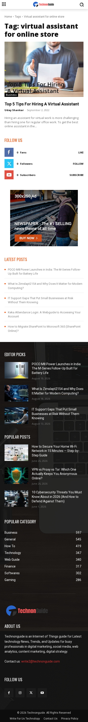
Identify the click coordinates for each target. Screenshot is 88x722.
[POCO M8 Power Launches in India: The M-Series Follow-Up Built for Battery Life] (16, 370)
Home (8, 16)
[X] (31, 692)
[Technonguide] (44, 4)
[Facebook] (9, 692)
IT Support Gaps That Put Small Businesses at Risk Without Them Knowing (55, 414)
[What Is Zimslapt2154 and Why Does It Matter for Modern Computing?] (16, 393)
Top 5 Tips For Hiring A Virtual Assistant (42, 104)
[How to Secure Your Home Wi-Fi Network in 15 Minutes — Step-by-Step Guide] (16, 452)
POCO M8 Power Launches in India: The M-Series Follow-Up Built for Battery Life (56, 368)
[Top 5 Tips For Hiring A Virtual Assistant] (44, 69)
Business (11, 94)
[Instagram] (20, 692)
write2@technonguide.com (40, 661)
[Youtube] (42, 692)
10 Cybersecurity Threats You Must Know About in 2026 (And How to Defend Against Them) (57, 496)
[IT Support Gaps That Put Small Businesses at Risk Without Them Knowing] (16, 415)
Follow (78, 163)
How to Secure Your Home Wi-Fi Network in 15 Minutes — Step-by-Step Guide (56, 451)
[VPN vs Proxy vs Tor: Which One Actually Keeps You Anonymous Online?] (16, 475)
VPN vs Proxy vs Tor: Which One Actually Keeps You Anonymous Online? (54, 474)
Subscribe (76, 175)
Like (80, 152)
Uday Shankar (14, 110)
